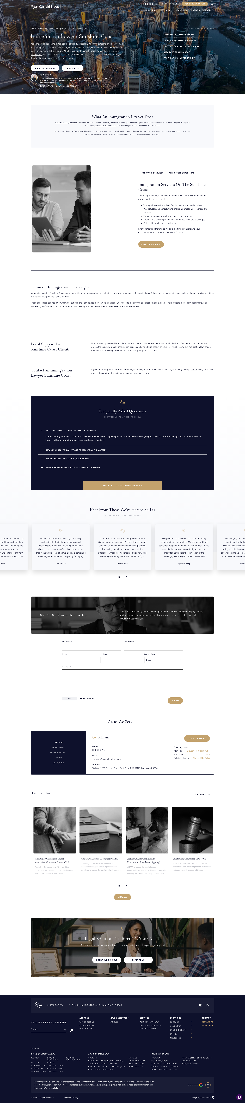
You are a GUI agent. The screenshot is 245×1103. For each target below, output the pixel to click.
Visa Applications (160, 1061)
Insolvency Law (38, 1072)
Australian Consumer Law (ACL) (189, 858)
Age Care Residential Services (103, 1064)
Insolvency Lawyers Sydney (179, 34)
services (35, 1049)
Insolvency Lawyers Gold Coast (181, 40)
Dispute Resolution (52, 1059)
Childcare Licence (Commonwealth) (98, 858)
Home (33, 28)
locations (175, 1018)
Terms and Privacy (70, 1097)
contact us (207, 1022)
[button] (122, 485)
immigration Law (148, 1028)
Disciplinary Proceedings (100, 1070)
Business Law (37, 1069)
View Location (197, 738)
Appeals (51, 1063)
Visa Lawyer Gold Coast (177, 52)
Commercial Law (55, 1066)
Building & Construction (73, 1059)
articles (114, 1022)
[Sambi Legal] (46, 6)
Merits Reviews (136, 1064)
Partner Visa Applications (164, 1064)
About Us (150, 10)
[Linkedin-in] (207, 1005)
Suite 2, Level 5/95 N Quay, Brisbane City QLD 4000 (97, 1005)
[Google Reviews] (195, 1085)
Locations (181, 10)
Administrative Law (149, 1022)
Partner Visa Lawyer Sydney (179, 58)
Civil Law (35, 1063)
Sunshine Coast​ (45, 28)
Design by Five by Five (201, 1097)
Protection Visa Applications (165, 1067)
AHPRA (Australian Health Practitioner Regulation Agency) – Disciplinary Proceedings (143, 862)
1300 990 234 (152, 4)
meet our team (86, 1025)
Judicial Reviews (55, 1069)
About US (84, 1018)
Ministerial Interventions (164, 1070)
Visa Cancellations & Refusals (197, 1058)
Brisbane (103, 737)
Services (165, 10)
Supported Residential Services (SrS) (106, 1067)
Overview (35, 1058)
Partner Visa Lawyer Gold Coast (181, 46)
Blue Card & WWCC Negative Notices (105, 1061)
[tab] (152, 173)
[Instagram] (201, 1005)
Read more (37, 876)
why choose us (86, 1022)
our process (85, 1028)
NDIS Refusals (136, 1067)
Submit (175, 700)
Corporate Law (38, 1066)
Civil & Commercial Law (151, 1025)
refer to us (207, 1025)
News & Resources (202, 10)
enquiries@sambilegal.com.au (106, 759)
